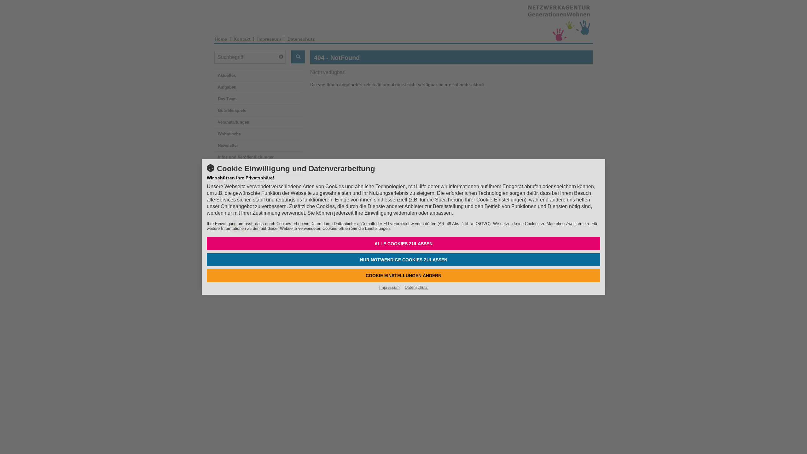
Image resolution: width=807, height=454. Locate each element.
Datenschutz (416, 287)
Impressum (389, 287)
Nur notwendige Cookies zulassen (403, 259)
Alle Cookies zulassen (403, 243)
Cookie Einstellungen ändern (403, 275)
